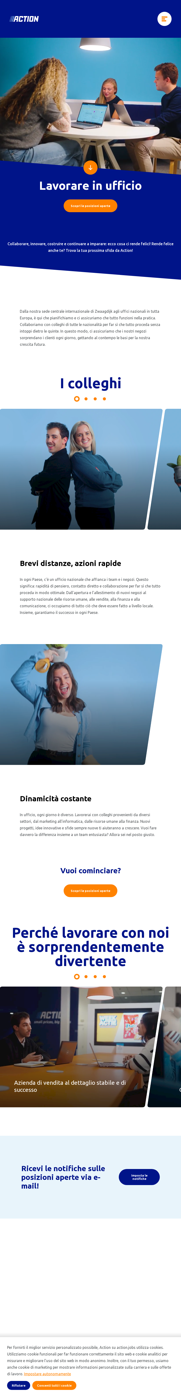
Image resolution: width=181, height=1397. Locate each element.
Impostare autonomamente (47, 1374)
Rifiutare (18, 1385)
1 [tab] (77, 399)
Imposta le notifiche (139, 1177)
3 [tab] (95, 399)
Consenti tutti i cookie (54, 1385)
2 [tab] (86, 399)
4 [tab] (104, 399)
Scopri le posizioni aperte (90, 205)
